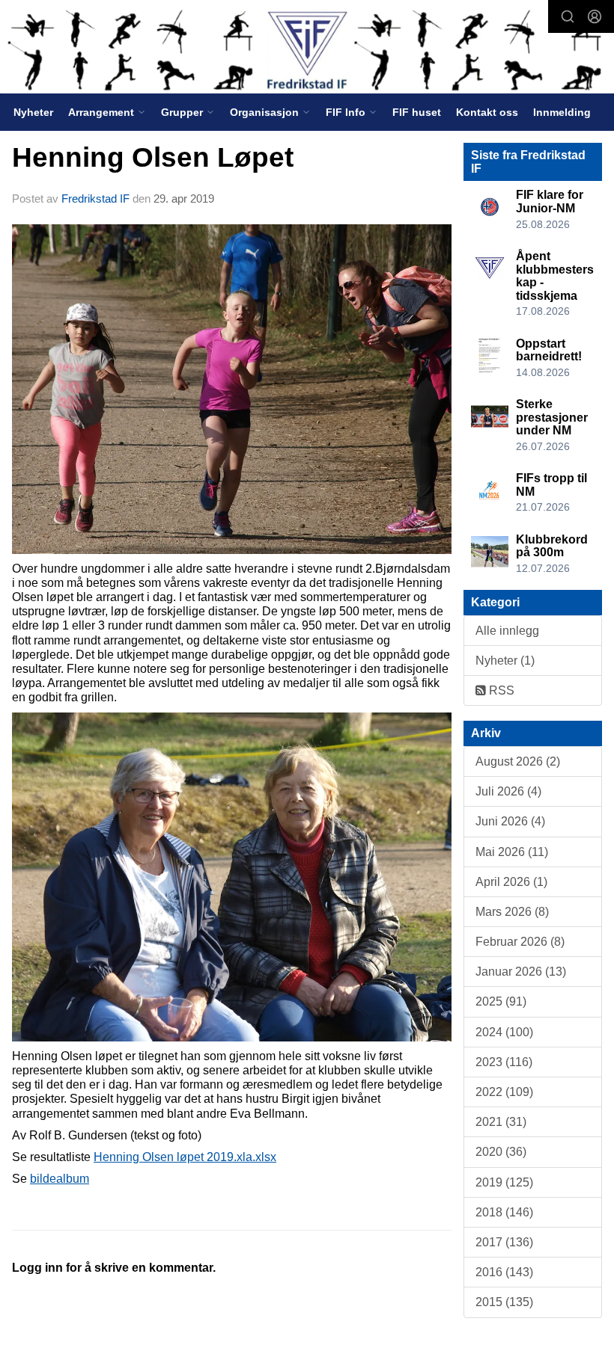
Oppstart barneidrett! (549, 350)
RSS (500, 690)
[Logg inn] (594, 16)
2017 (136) (504, 1242)
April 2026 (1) (511, 881)
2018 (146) (504, 1212)
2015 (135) (504, 1302)
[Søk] (567, 16)
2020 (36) (500, 1151)
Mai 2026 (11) (511, 852)
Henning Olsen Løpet (153, 157)
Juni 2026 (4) (510, 821)
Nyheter (33, 112)
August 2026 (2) (517, 761)
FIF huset (416, 112)
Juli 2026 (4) (508, 791)
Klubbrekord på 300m (552, 546)
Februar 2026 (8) (520, 941)
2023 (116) (503, 1062)
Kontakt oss (487, 112)
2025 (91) (500, 1001)
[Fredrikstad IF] (307, 48)
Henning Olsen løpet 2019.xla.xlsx (185, 1157)
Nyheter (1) (505, 660)
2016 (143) (504, 1272)
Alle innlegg (507, 630)
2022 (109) (504, 1092)
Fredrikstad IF (95, 198)
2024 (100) (504, 1032)
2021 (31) (500, 1121)
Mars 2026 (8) (512, 911)
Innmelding (562, 112)
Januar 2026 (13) (520, 971)
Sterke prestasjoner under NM (552, 417)
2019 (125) (504, 1182)
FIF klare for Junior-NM (549, 201)
